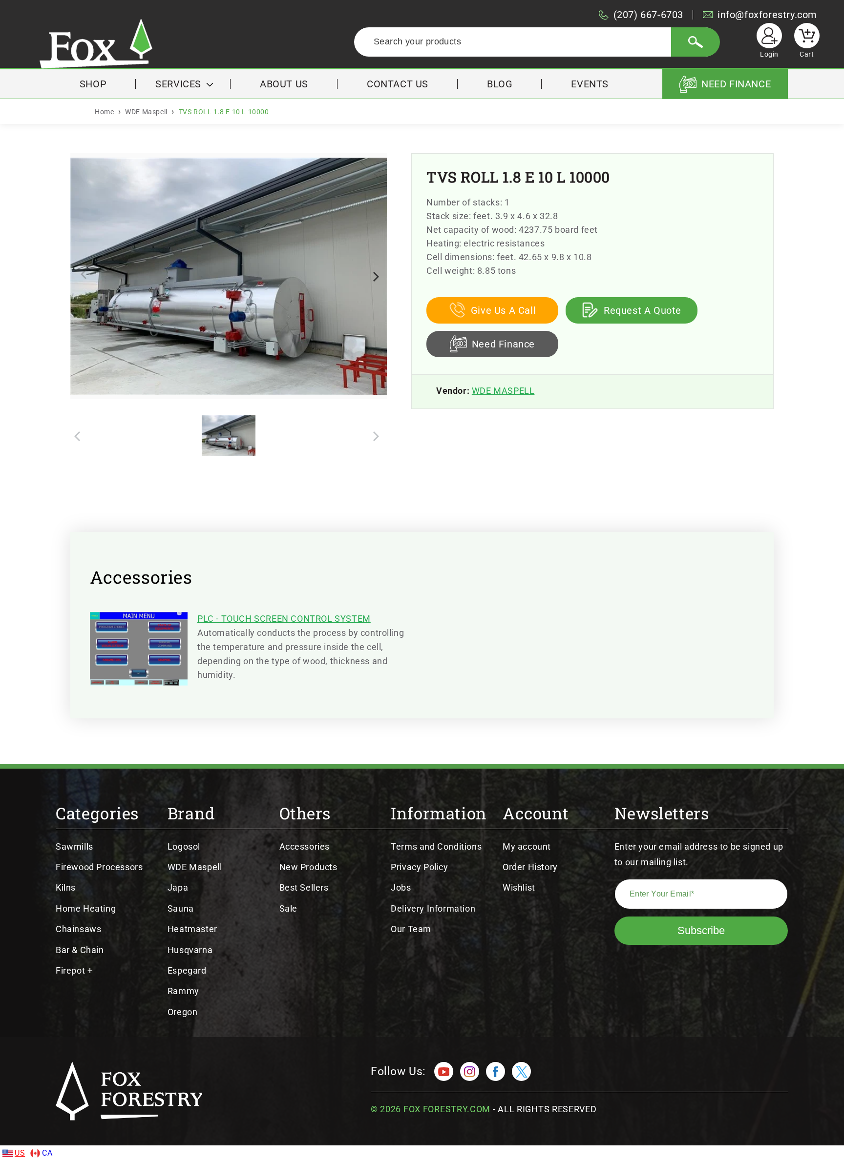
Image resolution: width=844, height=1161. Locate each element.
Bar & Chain (80, 950)
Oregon (183, 1012)
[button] (183, 84)
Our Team (411, 929)
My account (527, 846)
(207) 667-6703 (648, 14)
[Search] (695, 42)
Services (178, 84)
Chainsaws (78, 929)
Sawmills (74, 846)
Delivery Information (433, 908)
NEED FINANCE (736, 84)
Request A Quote (642, 310)
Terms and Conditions (436, 846)
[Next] (374, 276)
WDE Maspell (146, 112)
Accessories (304, 846)
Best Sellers (304, 887)
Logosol (184, 846)
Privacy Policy (419, 867)
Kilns (66, 887)
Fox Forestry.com (446, 1109)
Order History (530, 867)
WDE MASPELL (503, 391)
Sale (288, 908)
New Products (308, 867)
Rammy (183, 991)
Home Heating (86, 908)
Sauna (181, 908)
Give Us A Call (503, 310)
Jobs (401, 887)
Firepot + (74, 970)
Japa (178, 887)
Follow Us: (398, 1071)
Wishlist (519, 887)
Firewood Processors (99, 867)
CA (47, 1153)
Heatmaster (192, 929)
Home (104, 112)
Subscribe (701, 930)
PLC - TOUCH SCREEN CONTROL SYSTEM (284, 618)
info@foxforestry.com (767, 14)
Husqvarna (190, 950)
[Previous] (86, 276)
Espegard (187, 970)
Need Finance (503, 344)
